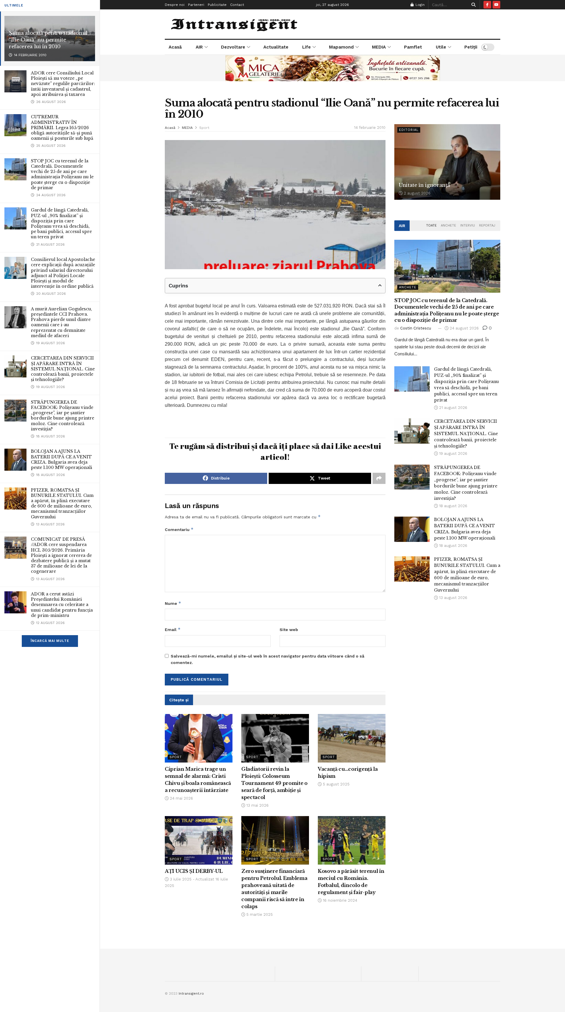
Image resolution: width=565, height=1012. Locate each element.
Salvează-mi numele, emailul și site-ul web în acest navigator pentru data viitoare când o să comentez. (267, 659)
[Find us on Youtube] (496, 4)
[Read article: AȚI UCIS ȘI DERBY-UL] (198, 840)
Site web (289, 629)
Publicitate (217, 5)
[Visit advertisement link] (332, 68)
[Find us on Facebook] (487, 4)
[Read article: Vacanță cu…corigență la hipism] (351, 738)
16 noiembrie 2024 (339, 900)
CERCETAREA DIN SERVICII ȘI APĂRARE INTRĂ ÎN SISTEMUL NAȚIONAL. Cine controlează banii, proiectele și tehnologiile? (63, 368)
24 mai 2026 (181, 798)
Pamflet (413, 47)
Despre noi (175, 5)
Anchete (448, 225)
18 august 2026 (452, 506)
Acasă (175, 47)
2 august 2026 (417, 193)
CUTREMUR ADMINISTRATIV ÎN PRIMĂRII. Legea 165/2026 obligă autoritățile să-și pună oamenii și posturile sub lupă (62, 127)
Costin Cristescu (415, 328)
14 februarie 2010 (369, 127)
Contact (237, 5)
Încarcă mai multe (50, 641)
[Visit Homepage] (235, 24)
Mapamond (341, 47)
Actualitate (275, 47)
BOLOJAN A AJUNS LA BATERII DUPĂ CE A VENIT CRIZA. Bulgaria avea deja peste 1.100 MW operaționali (61, 459)
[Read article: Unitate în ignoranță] (447, 162)
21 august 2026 (452, 407)
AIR (199, 47)
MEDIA (379, 47)
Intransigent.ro (191, 993)
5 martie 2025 (259, 914)
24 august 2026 (463, 328)
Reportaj (487, 225)
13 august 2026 (452, 597)
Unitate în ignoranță (424, 185)
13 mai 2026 (257, 805)
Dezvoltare (233, 47)
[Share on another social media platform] (379, 478)
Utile (441, 47)
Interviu (467, 225)
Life (306, 47)
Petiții (470, 47)
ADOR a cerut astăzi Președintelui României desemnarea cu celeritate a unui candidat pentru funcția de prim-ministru (62, 604)
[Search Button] (472, 4)
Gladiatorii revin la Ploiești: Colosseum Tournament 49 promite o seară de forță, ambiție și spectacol (274, 783)
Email (173, 629)
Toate (431, 225)
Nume (173, 603)
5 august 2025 (336, 784)
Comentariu (179, 529)
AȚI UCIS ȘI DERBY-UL (194, 871)
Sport (204, 128)
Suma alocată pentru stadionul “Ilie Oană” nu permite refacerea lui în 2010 (48, 40)
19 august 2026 (452, 453)
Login (419, 5)
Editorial (408, 130)
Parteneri (196, 5)
